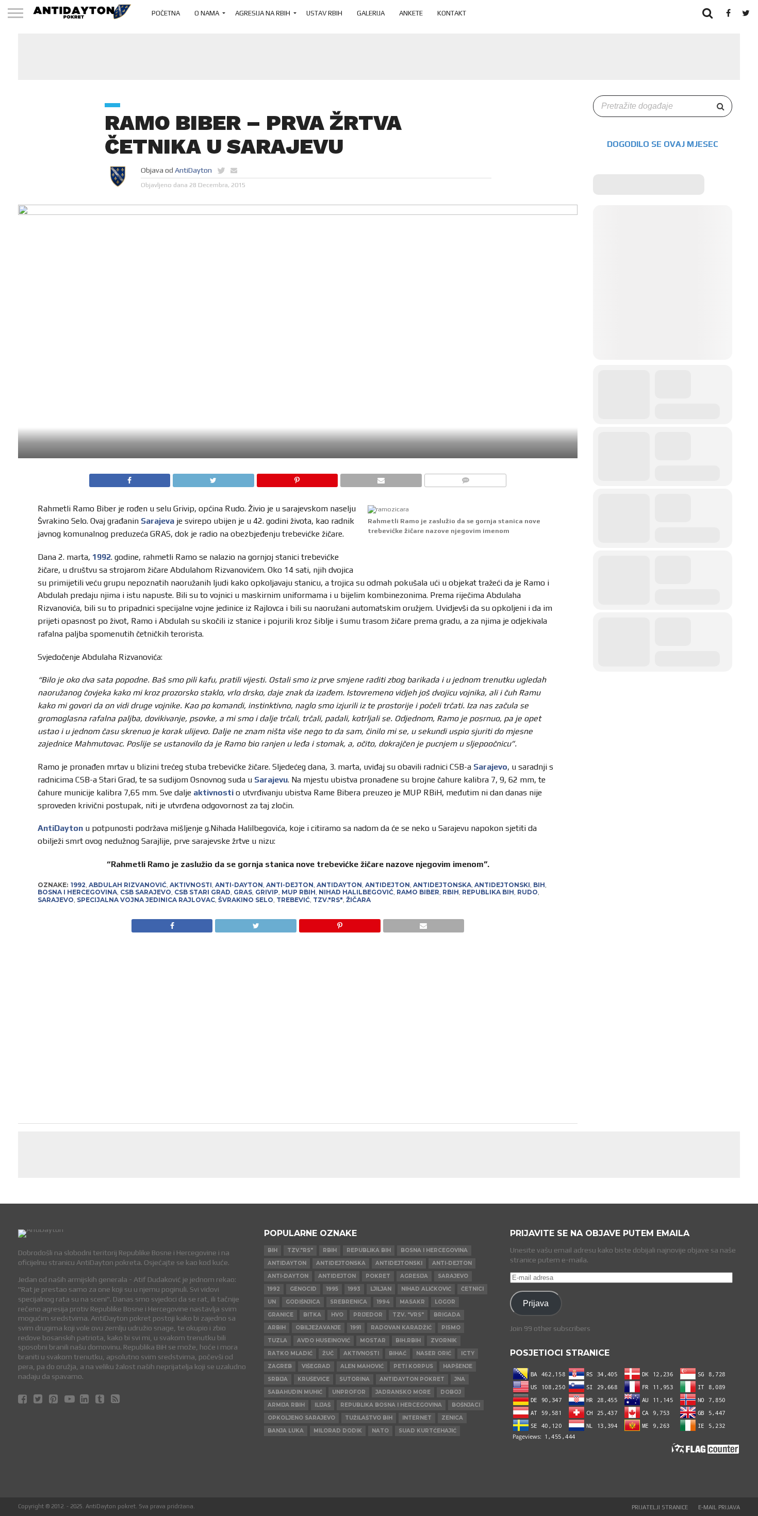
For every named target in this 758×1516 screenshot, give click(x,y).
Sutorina (354, 1379)
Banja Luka (286, 1430)
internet (417, 1417)
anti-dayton (239, 885)
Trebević (293, 900)
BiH (539, 885)
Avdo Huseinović (323, 1340)
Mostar (373, 1340)
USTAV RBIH (324, 13)
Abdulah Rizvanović (128, 885)
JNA (459, 1379)
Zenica (452, 1417)
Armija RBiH (286, 1405)
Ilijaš (323, 1405)
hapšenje (457, 1366)
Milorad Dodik (338, 1430)
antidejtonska (442, 885)
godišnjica (303, 1301)
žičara (358, 900)
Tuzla (277, 1340)
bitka (312, 1314)
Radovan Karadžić (401, 1327)
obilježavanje (318, 1327)
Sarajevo (490, 767)
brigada (447, 1314)
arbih (277, 1327)
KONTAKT (451, 13)
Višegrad (316, 1366)
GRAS (243, 892)
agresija (414, 1276)
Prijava (536, 1303)
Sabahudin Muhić (295, 1392)
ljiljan (380, 1289)
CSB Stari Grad (202, 892)
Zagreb (280, 1366)
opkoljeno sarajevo (301, 1417)
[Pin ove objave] (297, 477)
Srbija (278, 1379)
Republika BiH (488, 892)
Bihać (397, 1353)
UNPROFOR (349, 1392)
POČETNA (166, 13)
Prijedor (368, 1314)
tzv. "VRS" (408, 1314)
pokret (378, 1276)
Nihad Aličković (426, 1289)
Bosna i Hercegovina (77, 892)
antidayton (339, 885)
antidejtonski (502, 885)
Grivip (266, 892)
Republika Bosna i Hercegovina (391, 1405)
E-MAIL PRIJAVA (719, 1507)
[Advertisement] (379, 57)
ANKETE (411, 13)
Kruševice (313, 1379)
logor (445, 1301)
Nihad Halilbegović (356, 892)
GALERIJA (371, 13)
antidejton (387, 885)
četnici (472, 1289)
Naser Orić (433, 1353)
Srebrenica (348, 1301)
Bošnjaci (466, 1405)
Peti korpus (413, 1366)
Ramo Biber (418, 892)
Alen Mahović (362, 1366)
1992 (101, 557)
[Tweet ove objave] (213, 477)
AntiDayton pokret (412, 1379)
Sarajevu (271, 780)
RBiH (450, 892)
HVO (337, 1314)
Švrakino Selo (245, 900)
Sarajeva (157, 521)
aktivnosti (213, 792)
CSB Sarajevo (145, 892)
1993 (354, 1289)
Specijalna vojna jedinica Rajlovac (146, 900)
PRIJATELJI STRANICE (660, 1507)
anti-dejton (290, 885)
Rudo (527, 892)
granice (280, 1314)
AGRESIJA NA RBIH (262, 13)
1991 (356, 1327)
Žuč (328, 1353)
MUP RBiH (299, 892)
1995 (332, 1289)
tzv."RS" (328, 900)
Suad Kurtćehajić (427, 1430)
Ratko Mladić (290, 1353)
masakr (412, 1301)
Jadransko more (403, 1392)
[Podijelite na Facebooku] (130, 477)
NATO (380, 1430)
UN (272, 1301)
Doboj (450, 1392)
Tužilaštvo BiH (368, 1417)
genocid (303, 1289)
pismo (450, 1327)
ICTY (467, 1353)
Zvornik (444, 1340)
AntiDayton (193, 170)
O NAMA (206, 13)
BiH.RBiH (408, 1340)
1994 (383, 1301)
